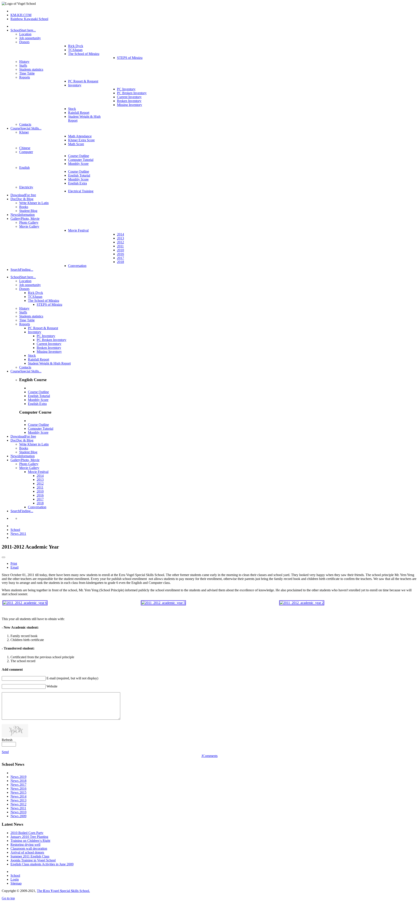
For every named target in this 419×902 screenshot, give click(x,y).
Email (14, 567)
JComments (209, 756)
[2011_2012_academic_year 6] (25, 603)
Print (13, 563)
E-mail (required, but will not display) (72, 678)
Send (5, 752)
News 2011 (18, 533)
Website (51, 686)
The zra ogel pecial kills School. (63, 891)
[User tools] (3, 557)
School (15, 530)
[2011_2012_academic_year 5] (163, 603)
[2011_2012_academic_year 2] (301, 603)
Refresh (7, 740)
